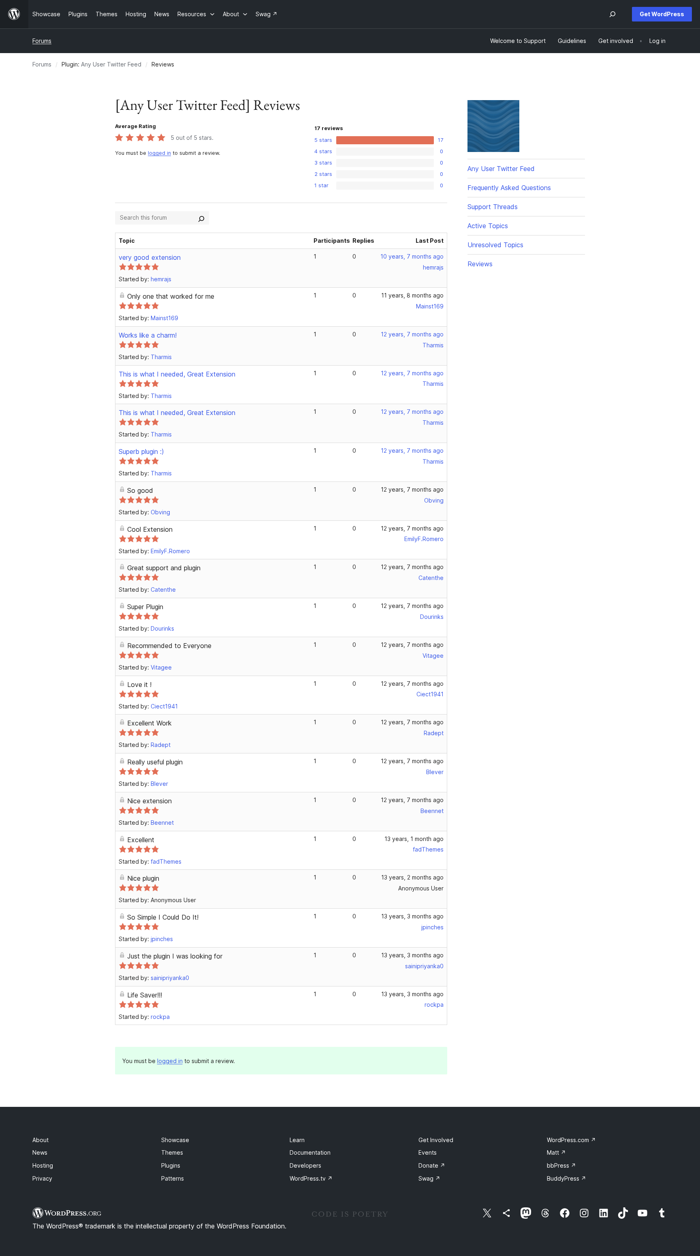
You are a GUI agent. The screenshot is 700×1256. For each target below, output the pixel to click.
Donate (431, 1165)
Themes (172, 1152)
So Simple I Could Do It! (162, 917)
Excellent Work (149, 723)
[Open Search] (612, 14)
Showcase (175, 1139)
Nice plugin (143, 878)
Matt (556, 1152)
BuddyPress (566, 1178)
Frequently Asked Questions (509, 188)
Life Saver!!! (144, 995)
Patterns (172, 1178)
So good (140, 490)
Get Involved (435, 1139)
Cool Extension (150, 529)
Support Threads (492, 207)
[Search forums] (201, 217)
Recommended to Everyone (169, 646)
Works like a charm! (148, 335)
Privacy (42, 1178)
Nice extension (149, 801)
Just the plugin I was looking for (174, 956)
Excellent (140, 840)
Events (427, 1152)
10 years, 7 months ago (412, 256)
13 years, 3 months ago (412, 916)
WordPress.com (571, 1139)
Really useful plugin (155, 762)
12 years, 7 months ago (412, 334)
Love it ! (139, 684)
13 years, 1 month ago (414, 838)
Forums (41, 40)
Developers (305, 1165)
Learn (297, 1139)
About (40, 1139)
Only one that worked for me (170, 296)
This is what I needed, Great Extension (177, 374)
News (39, 1152)
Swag (429, 1178)
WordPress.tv (311, 1178)
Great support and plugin (164, 568)
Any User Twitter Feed (111, 64)
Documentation (310, 1152)
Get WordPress (662, 14)
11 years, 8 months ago (412, 295)
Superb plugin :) (141, 451)
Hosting (42, 1165)
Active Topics (487, 226)
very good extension (150, 257)
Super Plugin (145, 607)
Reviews (480, 264)
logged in (159, 153)
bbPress (561, 1165)
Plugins (170, 1165)
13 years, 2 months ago (412, 877)
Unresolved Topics (495, 245)
